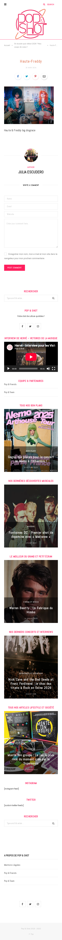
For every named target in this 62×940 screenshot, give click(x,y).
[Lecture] (8, 368)
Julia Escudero (31, 171)
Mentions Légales (12, 865)
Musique (31, 526)
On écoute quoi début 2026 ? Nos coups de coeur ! (27, 45)
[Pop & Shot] (31, 24)
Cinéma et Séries (31, 602)
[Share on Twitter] (26, 76)
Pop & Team (9, 392)
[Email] (44, 76)
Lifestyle (31, 749)
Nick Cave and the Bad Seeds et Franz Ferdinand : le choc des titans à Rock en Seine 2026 (31, 683)
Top (31, 934)
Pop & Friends (10, 384)
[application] (31, 357)
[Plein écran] (53, 368)
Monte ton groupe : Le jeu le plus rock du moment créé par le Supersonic (31, 759)
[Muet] (48, 368)
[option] (31, 440)
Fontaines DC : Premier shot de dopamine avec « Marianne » (31, 534)
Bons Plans (31, 451)
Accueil (7, 45)
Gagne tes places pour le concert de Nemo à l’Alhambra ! (31, 459)
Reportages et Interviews (31, 673)
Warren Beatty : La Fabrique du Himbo (31, 610)
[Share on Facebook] (18, 76)
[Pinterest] (35, 76)
